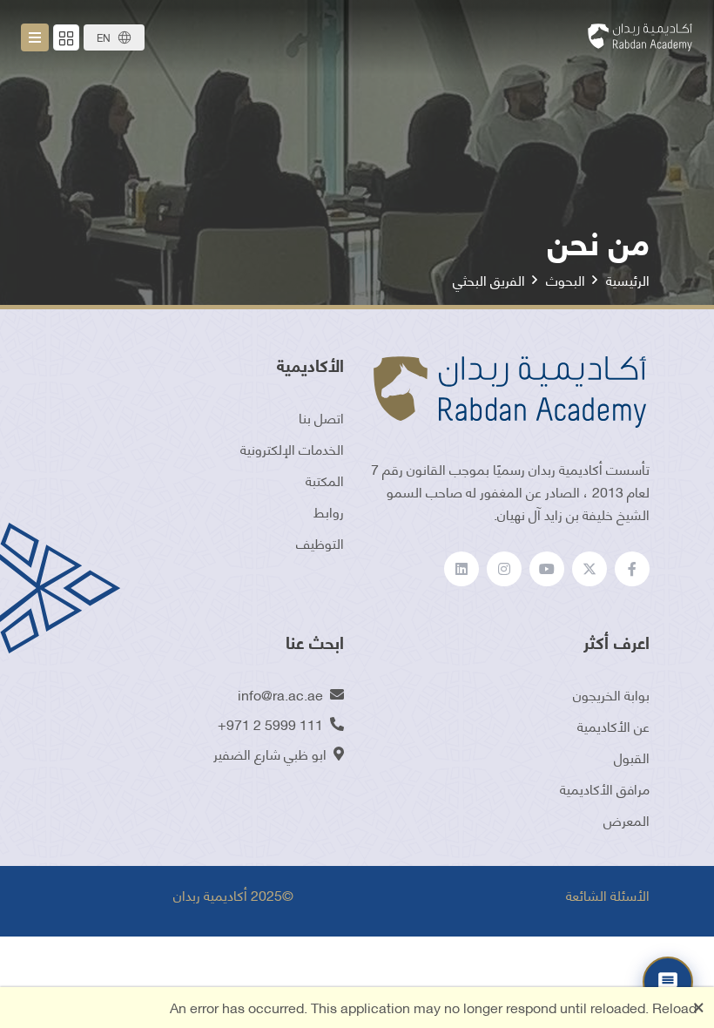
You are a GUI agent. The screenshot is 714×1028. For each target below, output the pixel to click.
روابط (328, 511)
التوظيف (320, 542)
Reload (674, 1006)
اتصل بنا (321, 416)
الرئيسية (628, 279)
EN (104, 37)
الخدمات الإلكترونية (292, 448)
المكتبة (325, 479)
